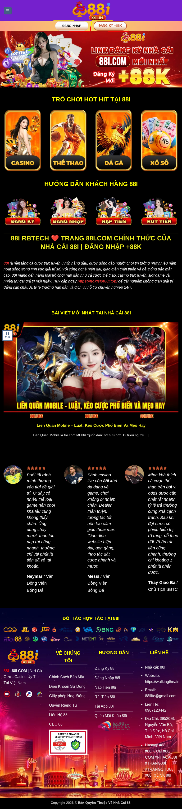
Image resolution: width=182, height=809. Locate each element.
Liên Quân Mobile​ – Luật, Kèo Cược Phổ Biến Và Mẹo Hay (91, 425)
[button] (8, 11)
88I (6, 263)
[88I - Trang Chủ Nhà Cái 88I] (91, 10)
